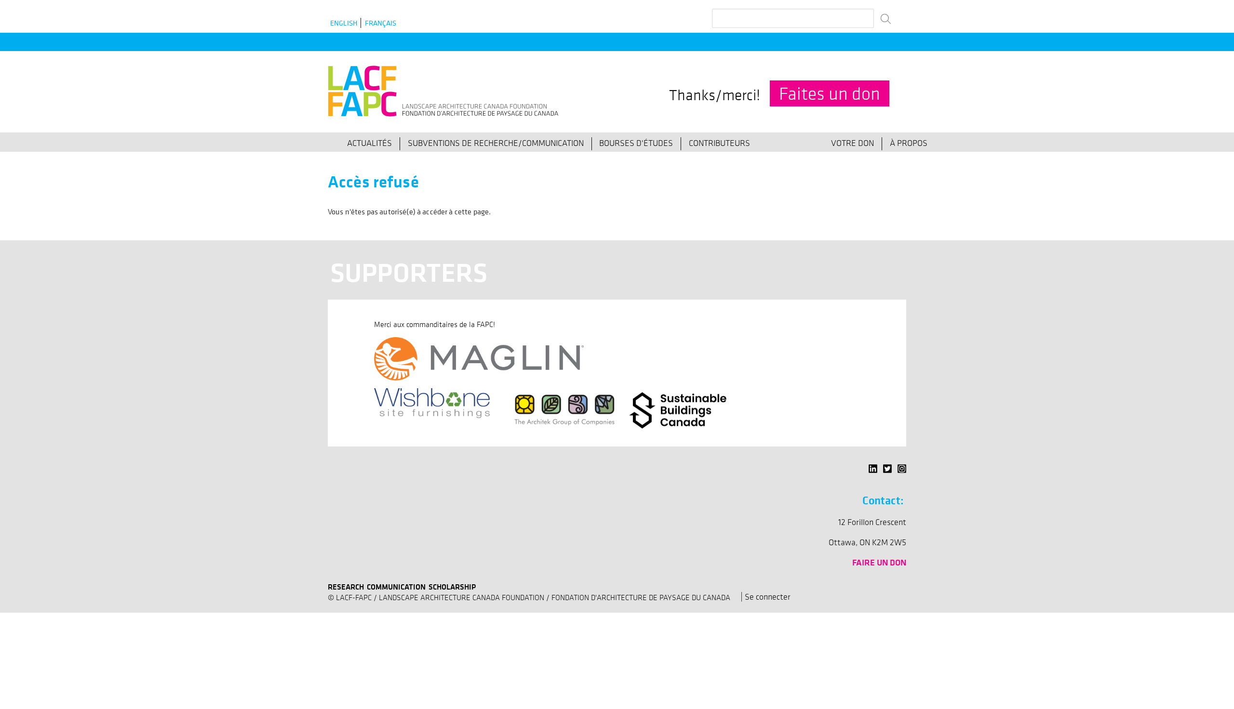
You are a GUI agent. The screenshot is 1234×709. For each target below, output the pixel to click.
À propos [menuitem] (908, 143)
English (344, 23)
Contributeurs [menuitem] (719, 143)
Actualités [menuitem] (369, 143)
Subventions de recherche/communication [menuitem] (496, 143)
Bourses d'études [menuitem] (636, 143)
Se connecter (768, 596)
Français (380, 23)
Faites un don (829, 93)
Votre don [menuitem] (852, 143)
